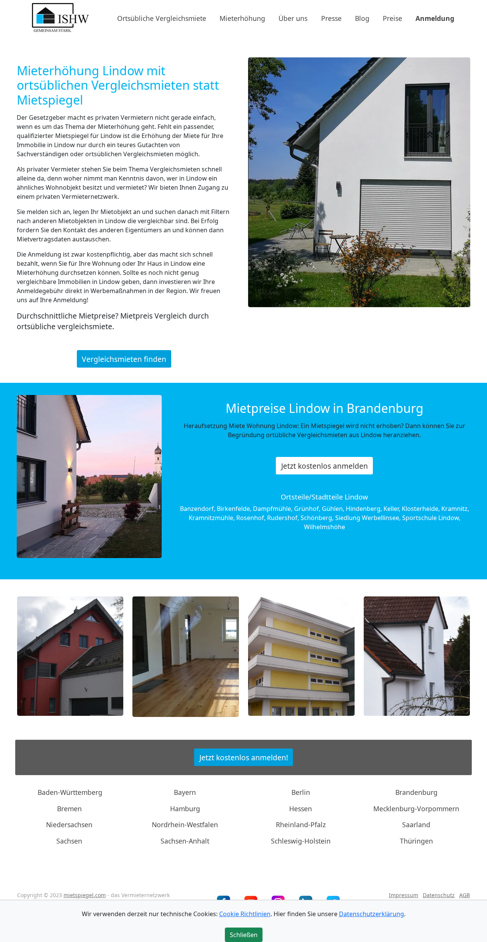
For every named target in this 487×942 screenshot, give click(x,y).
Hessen (300, 808)
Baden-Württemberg (70, 792)
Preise (392, 17)
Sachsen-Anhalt (185, 840)
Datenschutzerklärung (371, 914)
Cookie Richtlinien (245, 914)
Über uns (293, 17)
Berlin (300, 792)
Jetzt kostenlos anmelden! (243, 757)
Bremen (69, 808)
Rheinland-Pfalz (301, 824)
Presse (331, 17)
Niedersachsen (69, 824)
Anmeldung (434, 17)
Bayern (185, 792)
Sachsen (69, 840)
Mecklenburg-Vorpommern (416, 808)
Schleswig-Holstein (301, 840)
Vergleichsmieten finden (124, 359)
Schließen (244, 935)
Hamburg (185, 808)
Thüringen (416, 840)
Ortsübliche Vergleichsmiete (161, 17)
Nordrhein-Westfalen (185, 824)
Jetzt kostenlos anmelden (324, 466)
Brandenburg (416, 792)
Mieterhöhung (242, 17)
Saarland (416, 824)
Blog (362, 17)
